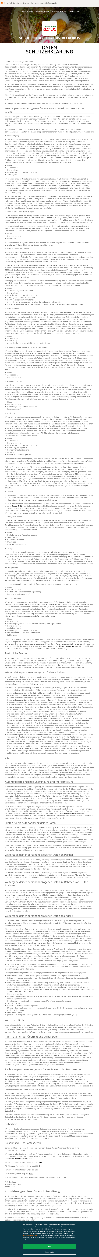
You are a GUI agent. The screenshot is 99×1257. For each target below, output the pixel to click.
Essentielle (49, 1252)
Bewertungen (42, 11)
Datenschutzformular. (23, 1158)
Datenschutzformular (67, 813)
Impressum (74, 11)
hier (86, 996)
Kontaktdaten (59, 11)
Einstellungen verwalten (31, 1235)
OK (49, 1246)
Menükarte (27, 11)
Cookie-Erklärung (19, 506)
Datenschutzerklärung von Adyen (60, 646)
